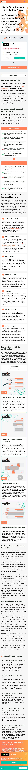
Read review (8, 58)
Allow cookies (23, 767)
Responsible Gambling (18, 742)
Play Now (20, 58)
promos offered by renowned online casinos (13, 244)
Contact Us (10, 742)
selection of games (14, 228)
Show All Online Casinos (14, 67)
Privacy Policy (5, 744)
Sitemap (11, 744)
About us (4, 742)
